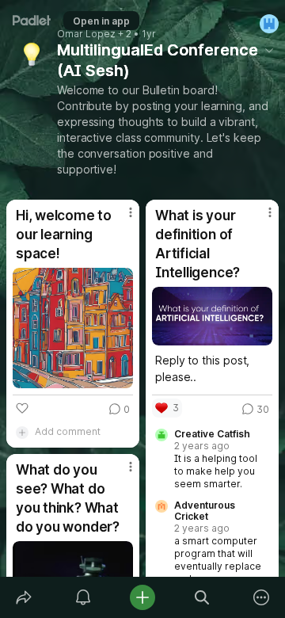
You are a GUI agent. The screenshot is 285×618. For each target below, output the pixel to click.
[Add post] (142, 597)
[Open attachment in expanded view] (73, 328)
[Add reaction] (22, 408)
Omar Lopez (86, 34)
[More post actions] (120, 218)
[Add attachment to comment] (22, 432)
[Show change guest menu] (269, 24)
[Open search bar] (202, 597)
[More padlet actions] (261, 597)
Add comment (68, 431)
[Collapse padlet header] (269, 50)
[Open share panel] (23, 597)
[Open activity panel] (83, 597)
